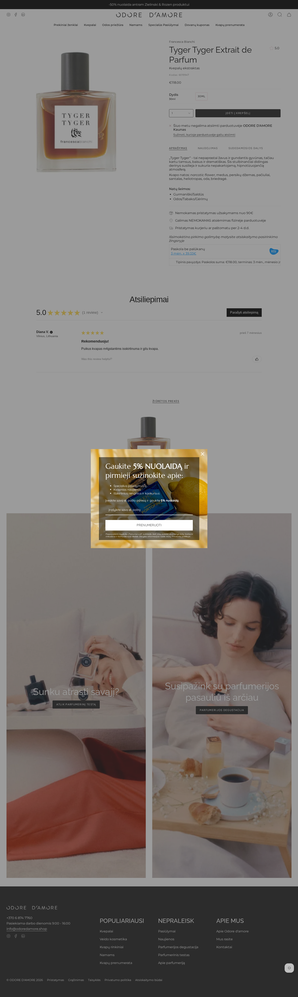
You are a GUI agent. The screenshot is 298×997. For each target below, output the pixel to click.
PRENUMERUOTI (149, 525)
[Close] (202, 454)
